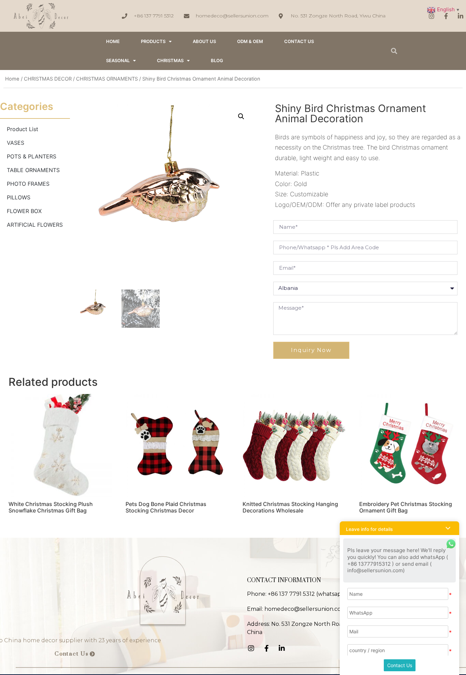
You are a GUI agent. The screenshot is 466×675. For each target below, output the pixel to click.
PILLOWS (18, 197)
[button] (74, 654)
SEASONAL (118, 60)
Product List (22, 129)
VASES (15, 142)
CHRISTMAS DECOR (48, 79)
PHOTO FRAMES (28, 183)
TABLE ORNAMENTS (33, 170)
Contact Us (399, 665)
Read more (28, 528)
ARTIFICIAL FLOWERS (35, 224)
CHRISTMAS (170, 60)
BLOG (217, 60)
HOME (113, 41)
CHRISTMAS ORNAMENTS (107, 79)
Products (153, 41)
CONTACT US (299, 41)
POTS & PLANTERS (31, 156)
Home (12, 79)
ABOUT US (204, 41)
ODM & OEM (250, 41)
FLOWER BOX (24, 211)
